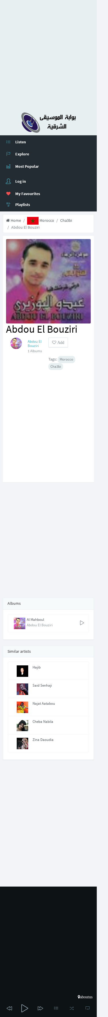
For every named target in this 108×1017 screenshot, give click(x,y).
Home (15, 220)
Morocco (46, 220)
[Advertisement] (54, 54)
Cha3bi (66, 220)
